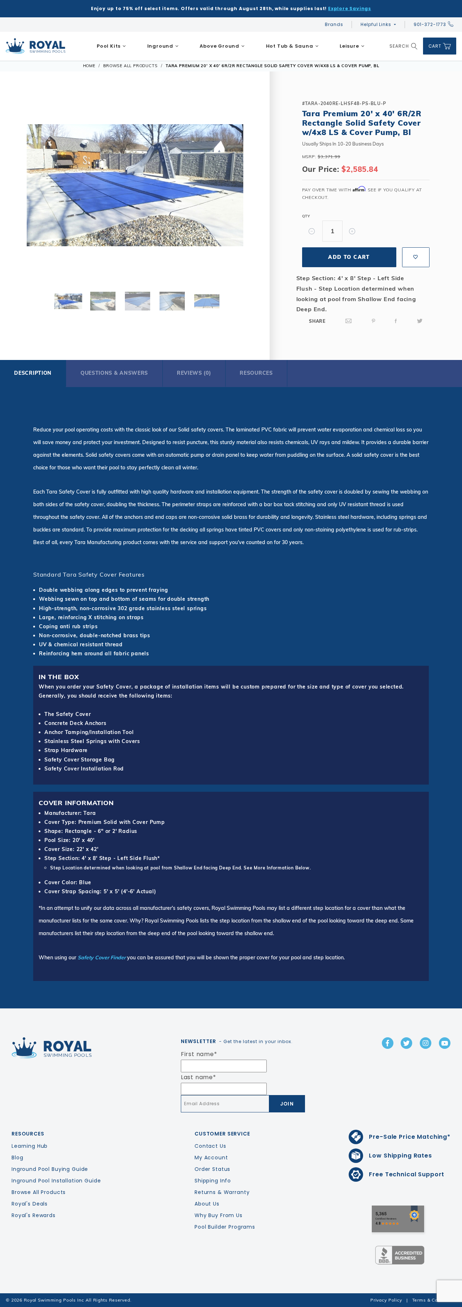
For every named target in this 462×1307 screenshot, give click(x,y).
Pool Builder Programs (225, 1226)
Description (33, 373)
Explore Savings (349, 8)
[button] (21, 187)
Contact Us (210, 1146)
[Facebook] (396, 321)
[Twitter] (420, 321)
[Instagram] (425, 1043)
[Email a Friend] (348, 321)
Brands (334, 24)
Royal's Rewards (34, 1215)
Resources (256, 373)
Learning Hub (30, 1146)
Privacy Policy (386, 1300)
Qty (306, 216)
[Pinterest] (373, 321)
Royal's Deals (30, 1203)
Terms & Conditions (434, 1300)
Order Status (212, 1169)
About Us (207, 1203)
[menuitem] (111, 46)
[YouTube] (444, 1043)
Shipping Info (213, 1180)
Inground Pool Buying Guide (50, 1169)
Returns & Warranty (222, 1192)
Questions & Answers (114, 373)
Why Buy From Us (219, 1215)
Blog (17, 1157)
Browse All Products (39, 1192)
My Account (211, 1157)
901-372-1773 (430, 24)
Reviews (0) (194, 373)
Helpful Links (376, 24)
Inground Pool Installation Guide (56, 1180)
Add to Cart (349, 257)
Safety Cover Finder (102, 957)
